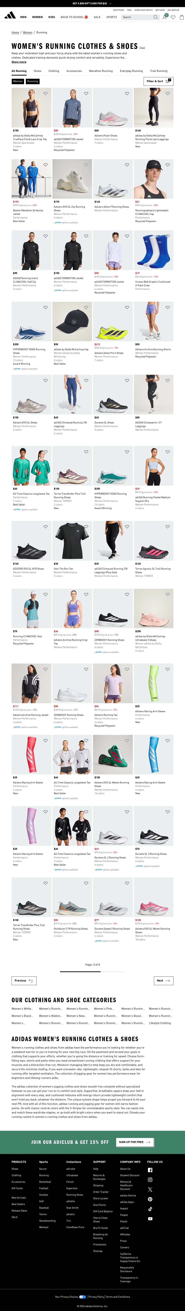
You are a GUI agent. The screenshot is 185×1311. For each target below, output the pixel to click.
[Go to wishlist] (173, 17)
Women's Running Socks (105, 1023)
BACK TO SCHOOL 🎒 (74, 17)
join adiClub (173, 10)
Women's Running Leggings (78, 1023)
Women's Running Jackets (133, 1009)
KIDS (51, 17)
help (129, 10)
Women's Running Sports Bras (50, 1023)
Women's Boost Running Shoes (131, 1016)
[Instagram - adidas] (160, 1180)
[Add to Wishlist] (45, 94)
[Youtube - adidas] (160, 1219)
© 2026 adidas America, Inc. (92, 1306)
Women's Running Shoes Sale (50, 1009)
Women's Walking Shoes (50, 1016)
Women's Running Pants (133, 1023)
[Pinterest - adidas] (160, 1200)
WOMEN (37, 17)
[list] (92, 71)
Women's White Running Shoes (21, 1009)
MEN (23, 17)
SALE (97, 17)
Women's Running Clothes (160, 1016)
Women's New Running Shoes (76, 1016)
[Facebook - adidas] (160, 1170)
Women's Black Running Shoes (21, 1016)
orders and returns (143, 10)
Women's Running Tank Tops (105, 1016)
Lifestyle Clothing (160, 1023)
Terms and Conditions (118, 1297)
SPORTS (111, 17)
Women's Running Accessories (160, 1009)
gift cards (160, 10)
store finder (118, 10)
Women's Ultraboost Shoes (22, 1023)
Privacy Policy (96, 1297)
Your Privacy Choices (66, 1297)
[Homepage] (10, 15)
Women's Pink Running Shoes (103, 1009)
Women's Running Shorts (78, 1009)
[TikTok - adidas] (160, 1209)
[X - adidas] (160, 1190)
